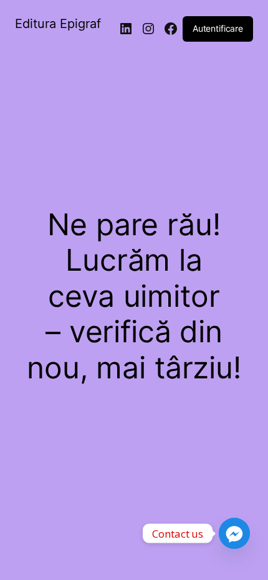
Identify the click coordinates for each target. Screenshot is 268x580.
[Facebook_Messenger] (234, 533)
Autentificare (218, 28)
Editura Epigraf (58, 23)
